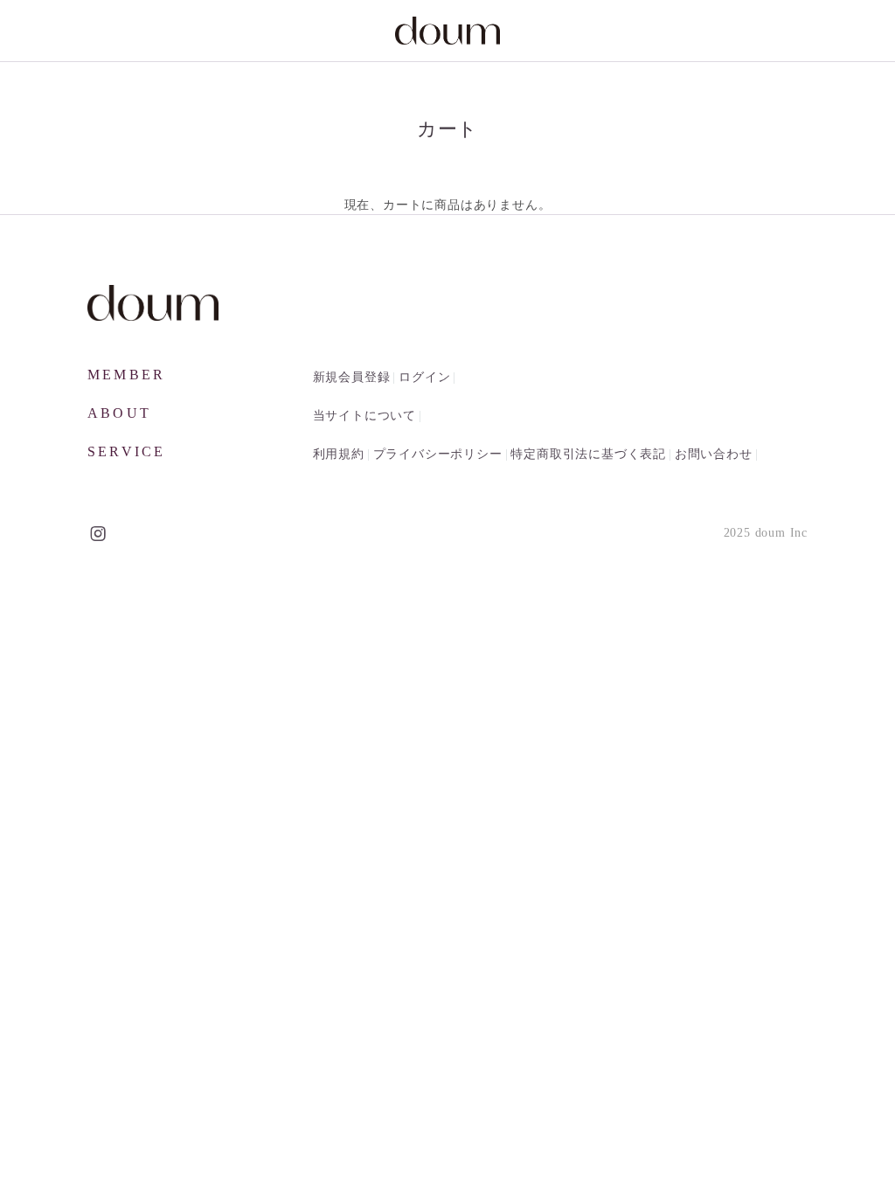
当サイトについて (364, 415)
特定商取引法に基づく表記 (588, 454)
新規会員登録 (352, 377)
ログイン (424, 377)
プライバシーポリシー (438, 454)
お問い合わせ (714, 454)
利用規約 (338, 454)
